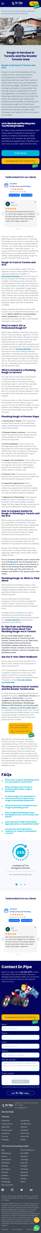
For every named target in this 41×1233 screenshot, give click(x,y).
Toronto (4, 1136)
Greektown (25, 1121)
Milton (23, 1182)
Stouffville (24, 1153)
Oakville (4, 1166)
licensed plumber (23, 349)
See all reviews (14, 195)
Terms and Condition (17, 1229)
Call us (4, 708)
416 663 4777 (26, 972)
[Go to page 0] (17, 954)
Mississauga (6, 1153)
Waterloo (24, 1172)
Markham (24, 1175)
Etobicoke (5, 1121)
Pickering (5, 1179)
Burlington (5, 1169)
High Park (5, 1127)
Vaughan (24, 1166)
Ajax (3, 1150)
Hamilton (24, 1156)
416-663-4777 (12, 562)
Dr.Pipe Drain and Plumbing (20, 186)
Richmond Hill (7, 1185)
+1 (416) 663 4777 (22, 731)
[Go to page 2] (20, 954)
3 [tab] (24, 884)
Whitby (23, 1179)
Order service (20, 153)
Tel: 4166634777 (21, 1108)
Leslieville (5, 1133)
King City (24, 1163)
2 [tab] (20, 884)
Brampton (5, 1163)
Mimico (23, 1140)
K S (12, 203)
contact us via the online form (23, 708)
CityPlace (24, 1130)
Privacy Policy (4, 1229)
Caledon (4, 1175)
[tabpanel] (20, 861)
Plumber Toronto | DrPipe (10, 11)
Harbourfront (7, 1124)
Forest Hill (24, 1136)
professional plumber (10, 276)
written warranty (12, 620)
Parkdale (5, 1140)
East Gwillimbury (27, 1150)
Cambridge (5, 1182)
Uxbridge (24, 1160)
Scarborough (6, 1130)
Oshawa (4, 1172)
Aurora (4, 1156)
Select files (20, 1081)
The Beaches (25, 1124)
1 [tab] (17, 884)
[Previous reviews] (3, 213)
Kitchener (24, 1169)
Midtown (24, 1127)
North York (24, 1133)
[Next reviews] (38, 213)
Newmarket (6, 1160)
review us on (26, 195)
